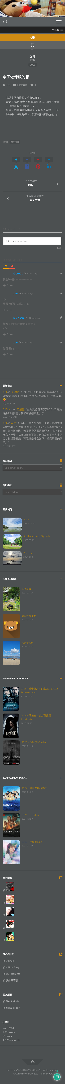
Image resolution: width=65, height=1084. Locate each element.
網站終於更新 (29, 615)
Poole (26, 519)
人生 (13, 422)
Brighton (28, 553)
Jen (8, 84)
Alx (50, 1073)
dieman (7, 409)
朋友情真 (22, 84)
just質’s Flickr (13, 1007)
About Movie (12, 1001)
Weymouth (27, 642)
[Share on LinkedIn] (49, 163)
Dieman (10, 960)
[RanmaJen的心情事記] (32, 37)
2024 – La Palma (30, 815)
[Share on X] (16, 163)
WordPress (31, 1073)
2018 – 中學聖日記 (32, 841)
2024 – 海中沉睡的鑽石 (34, 788)
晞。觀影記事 (13, 973)
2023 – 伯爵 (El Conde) (34, 742)
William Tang (12, 967)
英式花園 (26, 588)
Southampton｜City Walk (36, 536)
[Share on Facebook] (27, 163)
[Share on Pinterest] (38, 163)
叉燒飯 (15, 391)
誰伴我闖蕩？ (13, 980)
